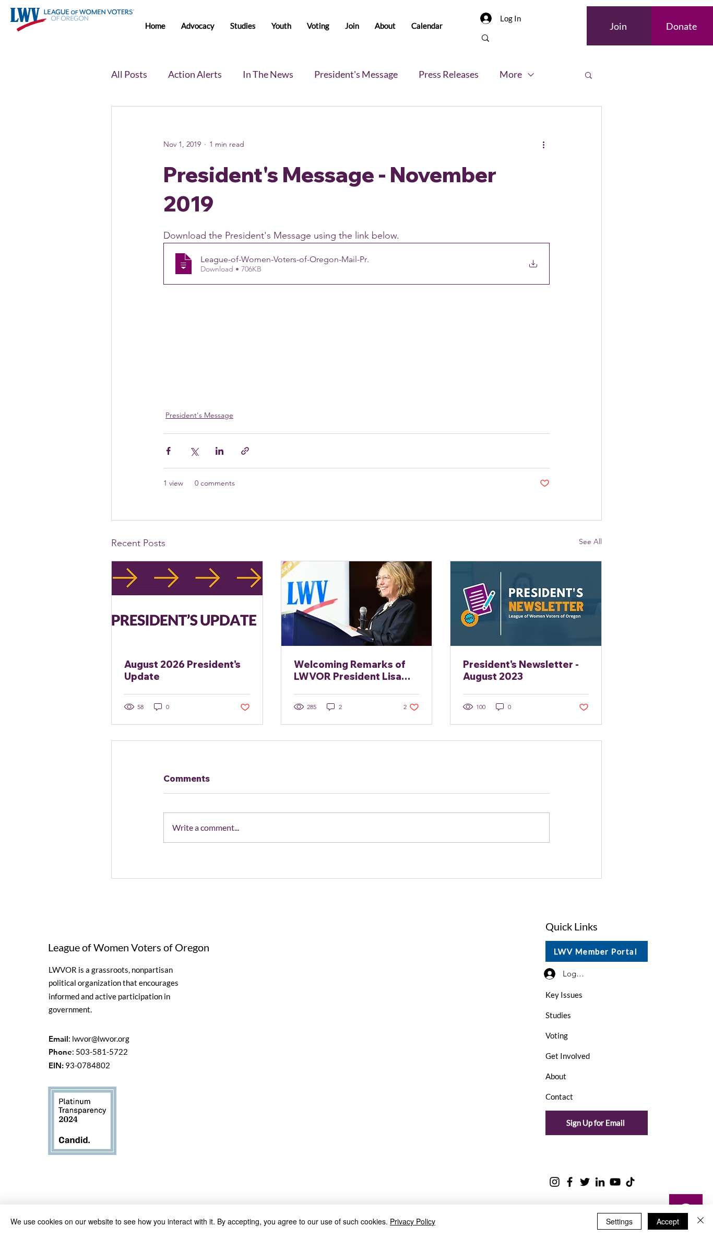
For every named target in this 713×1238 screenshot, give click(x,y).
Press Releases (449, 74)
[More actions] (543, 144)
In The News (268, 74)
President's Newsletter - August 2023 (521, 670)
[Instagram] (554, 1181)
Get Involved (567, 1055)
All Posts (129, 74)
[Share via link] (245, 451)
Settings (619, 1221)
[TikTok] (630, 1181)
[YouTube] (615, 1181)
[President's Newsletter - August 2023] (525, 603)
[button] (588, 74)
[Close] (700, 1221)
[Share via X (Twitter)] (194, 451)
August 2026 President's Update (182, 670)
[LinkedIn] (600, 1181)
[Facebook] (569, 1181)
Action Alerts (195, 74)
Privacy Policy (412, 1221)
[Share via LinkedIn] (219, 451)
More (511, 74)
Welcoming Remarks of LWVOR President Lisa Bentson (350, 670)
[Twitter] (584, 1181)
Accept (668, 1221)
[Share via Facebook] (168, 451)
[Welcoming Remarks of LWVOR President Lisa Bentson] (356, 603)
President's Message (356, 74)
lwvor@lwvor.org (100, 1038)
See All (590, 541)
